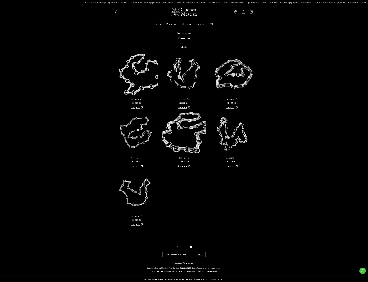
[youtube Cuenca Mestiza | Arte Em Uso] (191, 247)
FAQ (210, 23)
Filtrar (184, 46)
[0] (250, 12)
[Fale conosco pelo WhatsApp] (362, 271)
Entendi (221, 279)
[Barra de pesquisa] (118, 12)
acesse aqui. (190, 271)
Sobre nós (186, 23)
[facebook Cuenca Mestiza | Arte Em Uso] (184, 247)
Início (158, 23)
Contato (199, 23)
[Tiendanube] (184, 263)
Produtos (171, 23)
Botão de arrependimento (207, 271)
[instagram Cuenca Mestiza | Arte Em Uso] (177, 247)
